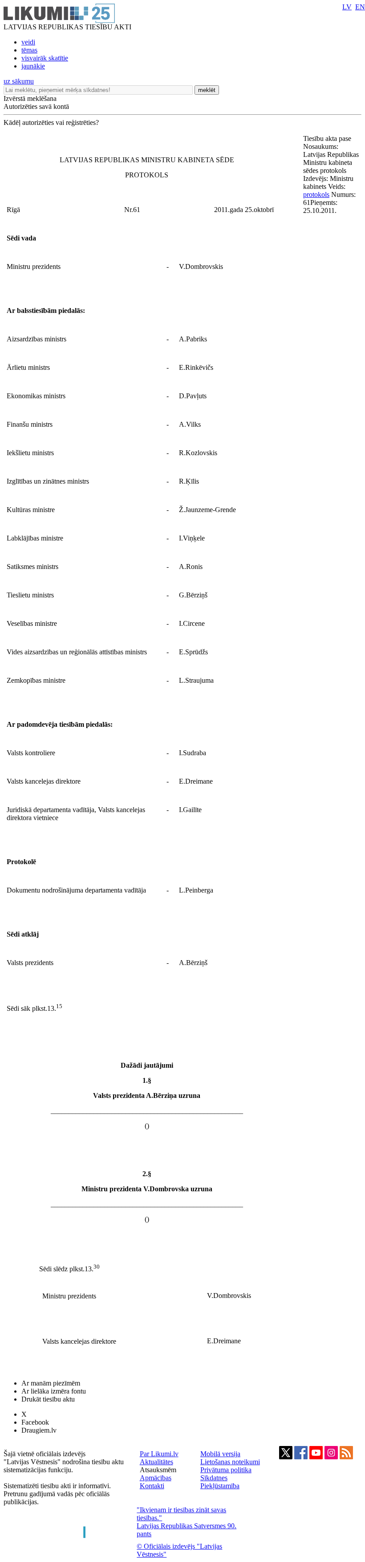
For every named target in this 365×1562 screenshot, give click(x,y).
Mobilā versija (220, 1454)
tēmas (29, 50)
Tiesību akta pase (328, 138)
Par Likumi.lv (159, 1454)
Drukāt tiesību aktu (48, 1399)
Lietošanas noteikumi (230, 1462)
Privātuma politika (225, 1470)
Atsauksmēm (158, 1470)
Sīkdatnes (213, 1478)
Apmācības (155, 1478)
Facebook (35, 1422)
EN (360, 7)
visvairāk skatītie (44, 58)
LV (347, 7)
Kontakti (152, 1486)
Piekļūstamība (219, 1486)
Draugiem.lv (39, 1430)
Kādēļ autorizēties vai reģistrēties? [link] (51, 122)
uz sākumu (19, 81)
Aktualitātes (156, 1462)
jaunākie (33, 66)
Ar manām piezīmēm (50, 1383)
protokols (316, 194)
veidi (28, 42)
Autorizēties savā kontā (36, 106)
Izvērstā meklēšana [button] (30, 98)
